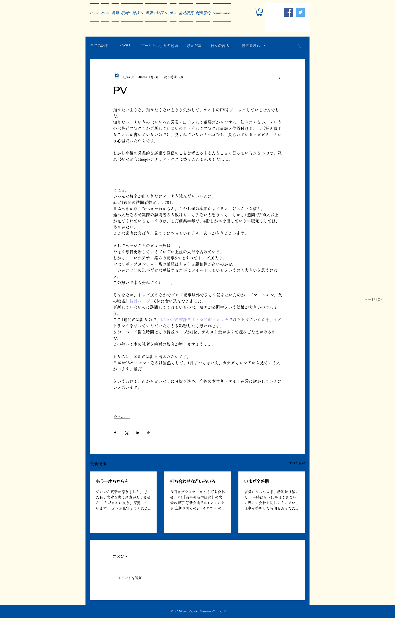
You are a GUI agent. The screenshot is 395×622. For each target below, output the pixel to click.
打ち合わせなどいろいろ (192, 481)
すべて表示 (297, 463)
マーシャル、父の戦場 (159, 46)
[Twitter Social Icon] (300, 12)
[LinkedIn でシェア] (137, 432)
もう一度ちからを (112, 481)
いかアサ (124, 46)
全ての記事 (99, 46)
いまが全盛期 (256, 481)
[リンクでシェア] (149, 432)
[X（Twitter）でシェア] (126, 432)
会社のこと (122, 416)
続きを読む (251, 46)
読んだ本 (194, 46)
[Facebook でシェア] (115, 432)
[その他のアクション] (279, 77)
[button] (105, 12)
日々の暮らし (222, 46)
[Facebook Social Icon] (288, 12)
